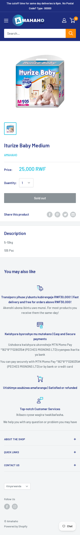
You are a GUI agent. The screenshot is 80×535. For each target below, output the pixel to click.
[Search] (71, 33)
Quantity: (10, 183)
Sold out (40, 198)
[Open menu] (6, 20)
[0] (72, 20)
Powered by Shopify (15, 526)
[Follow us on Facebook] (7, 506)
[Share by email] (73, 214)
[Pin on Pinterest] (57, 214)
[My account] (64, 20)
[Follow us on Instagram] (15, 506)
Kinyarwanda (13, 486)
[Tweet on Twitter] (65, 214)
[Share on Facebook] (50, 214)
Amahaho (10, 155)
